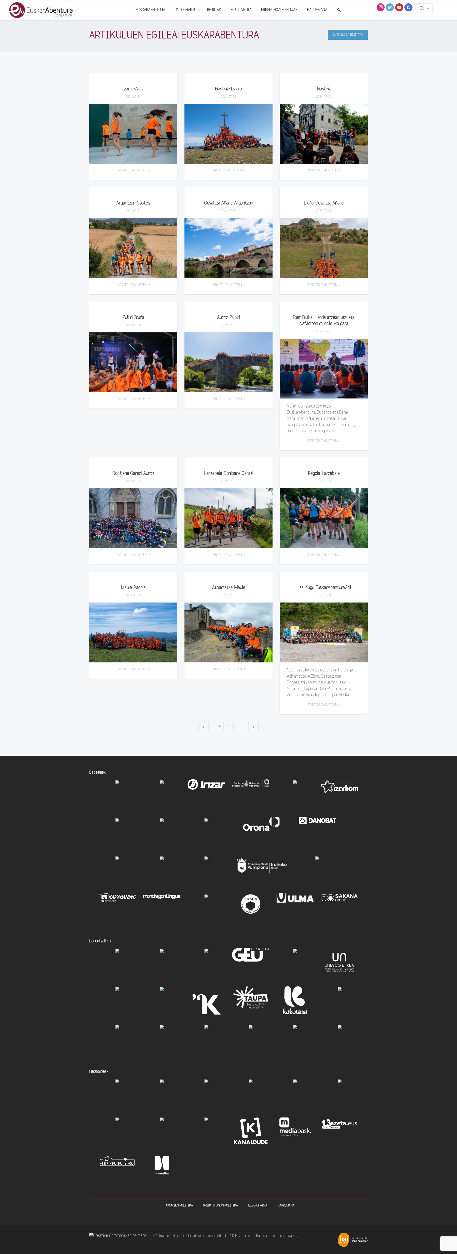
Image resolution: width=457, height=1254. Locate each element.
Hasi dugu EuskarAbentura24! (324, 588)
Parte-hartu (186, 10)
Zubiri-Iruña (133, 318)
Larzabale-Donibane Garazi (228, 473)
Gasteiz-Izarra (228, 89)
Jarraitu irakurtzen (132, 170)
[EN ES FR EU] (424, 8)
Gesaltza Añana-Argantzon (228, 203)
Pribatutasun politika (220, 1205)
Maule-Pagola (133, 588)
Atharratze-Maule (228, 588)
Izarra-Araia (133, 89)
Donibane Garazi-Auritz (133, 473)
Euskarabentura (150, 10)
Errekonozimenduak (279, 10)
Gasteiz (324, 89)
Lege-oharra (257, 1205)
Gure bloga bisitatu (348, 34)
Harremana (317, 10)
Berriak (214, 10)
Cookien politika (179, 1205)
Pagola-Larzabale (324, 473)
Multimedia (241, 10)
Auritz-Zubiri (228, 318)
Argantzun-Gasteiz (133, 203)
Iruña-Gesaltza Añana (324, 203)
